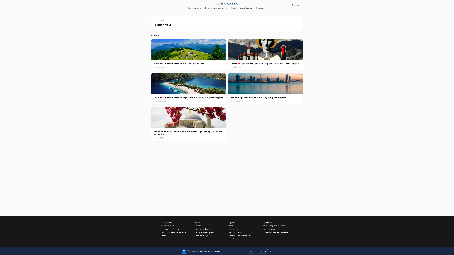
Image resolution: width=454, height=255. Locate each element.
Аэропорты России (168, 226)
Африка (232, 222)
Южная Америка (270, 229)
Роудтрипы (233, 229)
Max (251, 251)
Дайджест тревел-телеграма (274, 226)
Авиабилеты (246, 8)
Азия (231, 226)
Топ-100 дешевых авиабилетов (173, 232)
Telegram (262, 251)
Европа (198, 226)
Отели (234, 8)
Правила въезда (201, 236)
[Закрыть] (270, 251)
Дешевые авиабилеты (170, 229)
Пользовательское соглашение (275, 232)
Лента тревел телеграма (215, 8)
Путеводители (194, 8)
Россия (197, 222)
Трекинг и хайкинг (202, 229)
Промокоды (260, 8)
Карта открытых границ (204, 232)
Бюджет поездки (235, 232)
